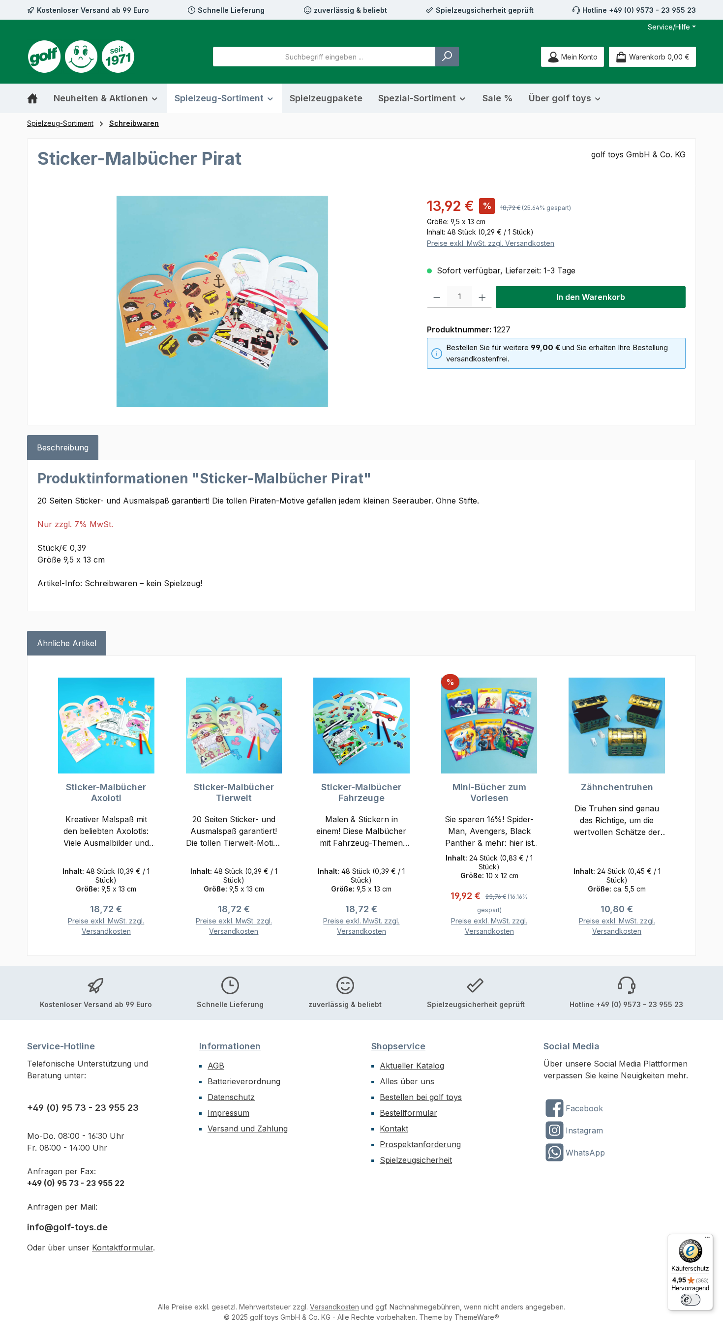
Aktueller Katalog (412, 1065)
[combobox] (324, 56)
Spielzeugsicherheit (416, 1160)
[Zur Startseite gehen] (81, 56)
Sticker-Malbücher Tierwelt (234, 792)
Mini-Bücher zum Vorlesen (489, 792)
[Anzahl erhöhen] (482, 297)
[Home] (36, 98)
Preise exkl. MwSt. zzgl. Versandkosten (490, 243)
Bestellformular (408, 1113)
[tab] (62, 447)
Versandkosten (334, 1307)
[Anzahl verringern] (437, 297)
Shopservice (398, 1046)
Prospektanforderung (420, 1144)
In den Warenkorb (590, 297)
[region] (222, 301)
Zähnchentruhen (617, 787)
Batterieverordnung (244, 1081)
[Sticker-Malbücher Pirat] (222, 301)
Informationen (230, 1046)
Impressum (228, 1113)
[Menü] (707, 1240)
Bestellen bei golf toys (421, 1097)
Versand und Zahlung (248, 1128)
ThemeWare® (476, 1317)
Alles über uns (407, 1081)
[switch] (690, 1300)
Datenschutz (231, 1097)
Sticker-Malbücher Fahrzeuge (361, 792)
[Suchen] (447, 56)
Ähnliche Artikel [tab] (66, 643)
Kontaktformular (122, 1247)
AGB (216, 1065)
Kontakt (394, 1128)
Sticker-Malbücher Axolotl (106, 792)
